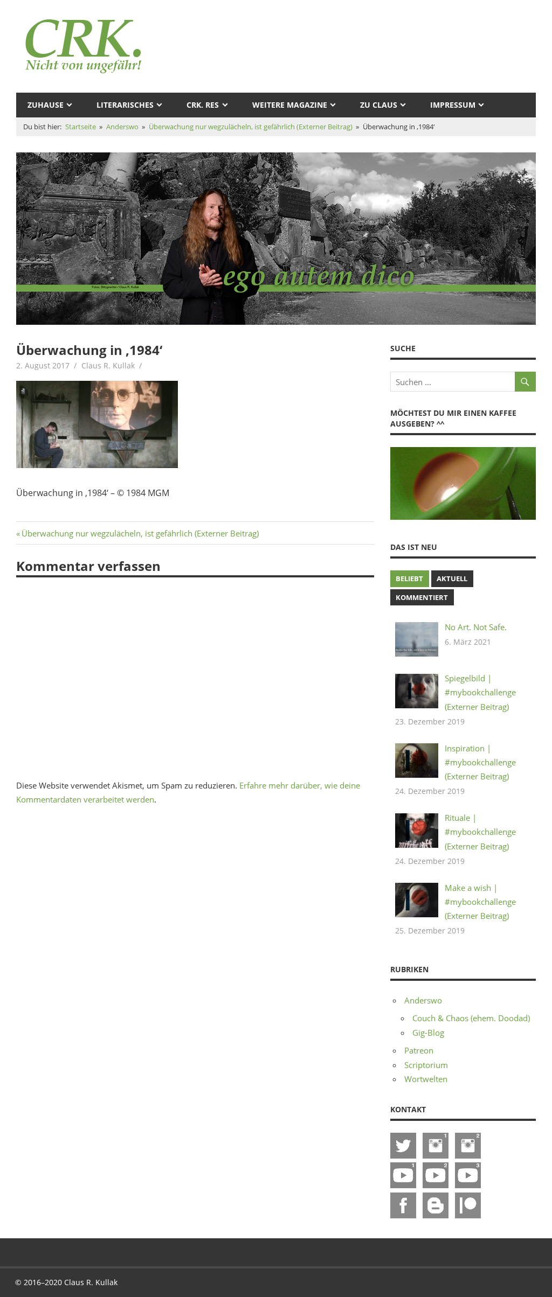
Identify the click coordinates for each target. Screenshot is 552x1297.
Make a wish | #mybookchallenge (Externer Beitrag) (480, 902)
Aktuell (452, 578)
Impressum (452, 105)
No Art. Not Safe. (476, 627)
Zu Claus (378, 105)
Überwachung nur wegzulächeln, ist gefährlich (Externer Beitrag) (140, 533)
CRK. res (203, 105)
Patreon (418, 1050)
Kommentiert (422, 597)
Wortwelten (425, 1078)
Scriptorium (426, 1064)
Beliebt (409, 578)
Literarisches (125, 105)
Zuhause (45, 105)
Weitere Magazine (289, 105)
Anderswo (423, 1000)
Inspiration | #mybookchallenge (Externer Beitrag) (480, 762)
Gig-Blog (428, 1032)
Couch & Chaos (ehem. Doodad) (471, 1018)
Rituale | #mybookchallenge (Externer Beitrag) (480, 832)
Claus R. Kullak (108, 365)
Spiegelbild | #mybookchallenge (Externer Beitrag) (480, 692)
